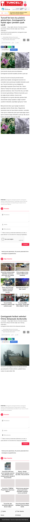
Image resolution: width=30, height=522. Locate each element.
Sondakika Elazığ (14, 202)
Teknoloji (22, 28)
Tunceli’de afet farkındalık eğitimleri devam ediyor (7, 505)
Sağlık (16, 28)
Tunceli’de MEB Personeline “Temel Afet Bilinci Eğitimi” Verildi (22, 304)
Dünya (9, 27)
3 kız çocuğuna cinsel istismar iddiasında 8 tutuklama (22, 273)
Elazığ (6, 201)
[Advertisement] (15, 150)
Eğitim (12, 27)
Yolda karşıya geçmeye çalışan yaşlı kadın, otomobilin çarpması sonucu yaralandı (22, 491)
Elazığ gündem (11, 201)
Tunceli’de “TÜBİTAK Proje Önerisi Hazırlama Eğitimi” (7, 490)
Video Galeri (3, 30)
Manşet (8, 28)
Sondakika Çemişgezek (5, 202)
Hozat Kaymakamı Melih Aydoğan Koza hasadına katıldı (22, 505)
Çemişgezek (8, 199)
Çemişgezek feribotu (15, 405)
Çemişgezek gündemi (16, 199)
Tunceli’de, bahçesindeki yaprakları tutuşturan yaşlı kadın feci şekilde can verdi (7, 274)
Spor (19, 28)
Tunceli (2, 204)
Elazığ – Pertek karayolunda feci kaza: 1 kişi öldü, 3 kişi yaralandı (22, 473)
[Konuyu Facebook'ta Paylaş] (2, 47)
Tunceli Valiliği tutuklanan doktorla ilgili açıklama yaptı (7, 304)
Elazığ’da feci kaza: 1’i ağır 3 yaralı (22, 288)
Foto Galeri (20, 27)
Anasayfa (4, 27)
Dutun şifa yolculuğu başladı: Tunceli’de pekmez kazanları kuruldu (7, 290)
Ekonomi (16, 27)
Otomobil (12, 28)
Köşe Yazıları (3, 28)
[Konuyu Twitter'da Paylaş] (5, 47)
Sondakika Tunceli (22, 202)
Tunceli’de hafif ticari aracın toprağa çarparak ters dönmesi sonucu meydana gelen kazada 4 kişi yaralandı (8, 474)
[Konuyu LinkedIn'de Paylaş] (12, 47)
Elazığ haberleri (17, 407)
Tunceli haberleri (7, 204)
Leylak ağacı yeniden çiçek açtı (20, 201)
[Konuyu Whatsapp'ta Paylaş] (9, 47)
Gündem (25, 27)
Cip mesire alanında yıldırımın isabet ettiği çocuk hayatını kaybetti (18, 13)
